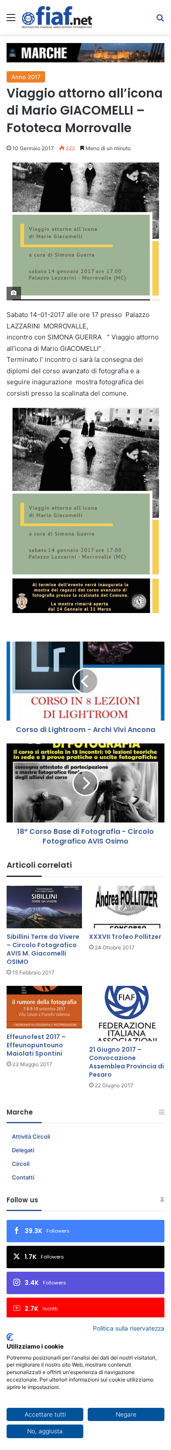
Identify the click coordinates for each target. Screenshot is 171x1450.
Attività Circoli (31, 1136)
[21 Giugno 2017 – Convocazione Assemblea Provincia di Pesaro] (126, 1013)
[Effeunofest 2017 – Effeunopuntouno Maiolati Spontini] (44, 1007)
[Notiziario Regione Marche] (57, 17)
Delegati (23, 1150)
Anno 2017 (25, 76)
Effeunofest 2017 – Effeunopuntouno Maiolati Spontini (36, 1045)
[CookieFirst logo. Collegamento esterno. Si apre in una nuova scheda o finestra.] (10, 1337)
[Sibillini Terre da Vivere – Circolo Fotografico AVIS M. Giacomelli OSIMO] (44, 907)
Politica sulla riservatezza (128, 1328)
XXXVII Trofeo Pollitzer (125, 936)
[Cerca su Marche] (160, 20)
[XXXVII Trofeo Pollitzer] (126, 907)
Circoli (20, 1163)
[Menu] (11, 20)
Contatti (23, 1177)
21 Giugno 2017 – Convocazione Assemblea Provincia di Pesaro (126, 1062)
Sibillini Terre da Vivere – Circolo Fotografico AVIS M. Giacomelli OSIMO (43, 949)
